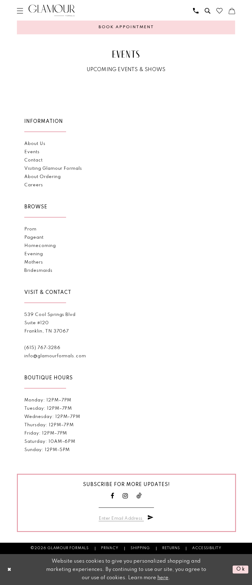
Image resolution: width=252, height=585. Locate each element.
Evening (33, 254)
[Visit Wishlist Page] (219, 11)
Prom (30, 229)
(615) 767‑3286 (42, 348)
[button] (20, 11)
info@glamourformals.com (55, 356)
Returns (171, 548)
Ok (240, 569)
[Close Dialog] (9, 569)
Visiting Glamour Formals (53, 168)
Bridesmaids (38, 270)
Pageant (34, 237)
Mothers (33, 262)
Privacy (110, 548)
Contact (33, 160)
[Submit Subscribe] (150, 518)
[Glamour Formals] (52, 11)
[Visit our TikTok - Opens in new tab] (139, 496)
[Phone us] (196, 10)
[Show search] (207, 10)
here (162, 577)
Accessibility (206, 548)
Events (32, 152)
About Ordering (42, 177)
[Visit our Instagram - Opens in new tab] (125, 496)
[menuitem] (20, 11)
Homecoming (40, 246)
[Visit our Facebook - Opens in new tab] (112, 496)
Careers (33, 185)
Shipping (140, 548)
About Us (34, 144)
